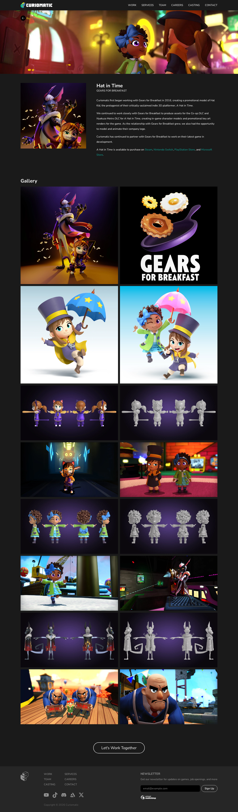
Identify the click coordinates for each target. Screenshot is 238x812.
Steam (148, 149)
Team (162, 5)
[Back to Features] (23, 18)
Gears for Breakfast (111, 90)
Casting (194, 5)
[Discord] (63, 795)
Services (148, 5)
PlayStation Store (184, 149)
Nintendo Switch (163, 149)
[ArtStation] (72, 795)
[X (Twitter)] (81, 795)
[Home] (36, 5)
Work (132, 5)
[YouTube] (46, 795)
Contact (211, 5)
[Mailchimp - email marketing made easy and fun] (148, 797)
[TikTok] (55, 795)
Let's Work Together (119, 747)
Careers (177, 5)
